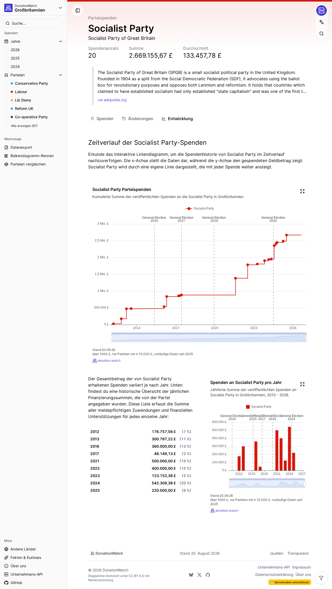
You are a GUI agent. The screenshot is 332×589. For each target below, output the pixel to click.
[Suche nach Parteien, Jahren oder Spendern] (321, 33)
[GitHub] (208, 575)
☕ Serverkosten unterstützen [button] (290, 582)
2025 (15, 58)
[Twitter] (199, 575)
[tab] (101, 118)
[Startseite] (8, 8)
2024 (15, 66)
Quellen (276, 553)
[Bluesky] (191, 575)
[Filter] (321, 578)
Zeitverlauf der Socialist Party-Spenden (147, 142)
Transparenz (298, 553)
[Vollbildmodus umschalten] (302, 191)
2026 (15, 49)
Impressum (301, 567)
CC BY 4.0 (136, 576)
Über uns (303, 574)
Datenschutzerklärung (274, 574)
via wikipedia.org (112, 100)
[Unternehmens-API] (321, 10)
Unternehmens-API (274, 567)
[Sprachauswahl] (321, 22)
